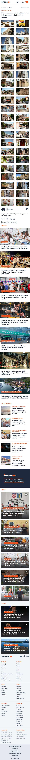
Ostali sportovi (20, 698)
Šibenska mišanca (6, 742)
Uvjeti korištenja (15, 751)
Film (2, 709)
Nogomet (18, 686)
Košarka (18, 688)
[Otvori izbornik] (27, 2)
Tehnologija (19, 711)
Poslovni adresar (18, 481)
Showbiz (3, 686)
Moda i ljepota (20, 707)
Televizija (3, 694)
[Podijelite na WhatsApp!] (14, 219)
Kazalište (3, 707)
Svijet (2, 672)
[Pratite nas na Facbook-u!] (21, 656)
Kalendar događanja (17, 479)
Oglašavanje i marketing (15, 753)
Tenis (17, 696)
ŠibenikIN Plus (20, 730)
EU (2, 670)
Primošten (19, 678)
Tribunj (18, 666)
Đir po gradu (4, 678)
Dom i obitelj (19, 717)
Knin (17, 668)
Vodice (18, 664)
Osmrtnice (7, 479)
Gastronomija (20, 715)
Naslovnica (3, 7)
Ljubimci (18, 723)
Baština (3, 715)
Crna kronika (4, 676)
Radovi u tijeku (8, 481)
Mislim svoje (4, 740)
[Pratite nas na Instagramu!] (24, 656)
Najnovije (3, 664)
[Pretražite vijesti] (21, 2)
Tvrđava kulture (5, 705)
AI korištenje (15, 755)
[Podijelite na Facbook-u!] (7, 219)
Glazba (3, 690)
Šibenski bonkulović (6, 732)
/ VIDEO (3, 603)
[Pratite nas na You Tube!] (28, 656)
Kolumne (4, 730)
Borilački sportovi (20, 692)
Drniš (17, 670)
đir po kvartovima (12, 222)
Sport (18, 684)
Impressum (15, 748)
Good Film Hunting (6, 738)
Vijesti (3, 662)
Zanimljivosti (19, 725)
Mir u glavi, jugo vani (6, 734)
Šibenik (10, 7)
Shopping (18, 705)
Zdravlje (18, 709)
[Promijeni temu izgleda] (17, 2)
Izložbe (3, 713)
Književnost (4, 711)
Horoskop (18, 721)
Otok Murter (19, 674)
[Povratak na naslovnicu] (8, 2)
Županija (19, 662)
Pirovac (18, 676)
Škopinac (4, 222)
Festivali (3, 692)
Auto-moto (19, 713)
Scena (3, 684)
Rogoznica (19, 680)
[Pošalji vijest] (23, 2)
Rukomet (18, 690)
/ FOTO (3, 490)
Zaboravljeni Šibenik (6, 736)
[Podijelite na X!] (11, 219)
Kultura (4, 703)
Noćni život (4, 688)
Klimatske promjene (6, 680)
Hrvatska (3, 668)
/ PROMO (4, 225)
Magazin (19, 703)
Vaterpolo (19, 694)
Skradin (18, 672)
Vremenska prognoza (7, 674)
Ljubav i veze (19, 719)
